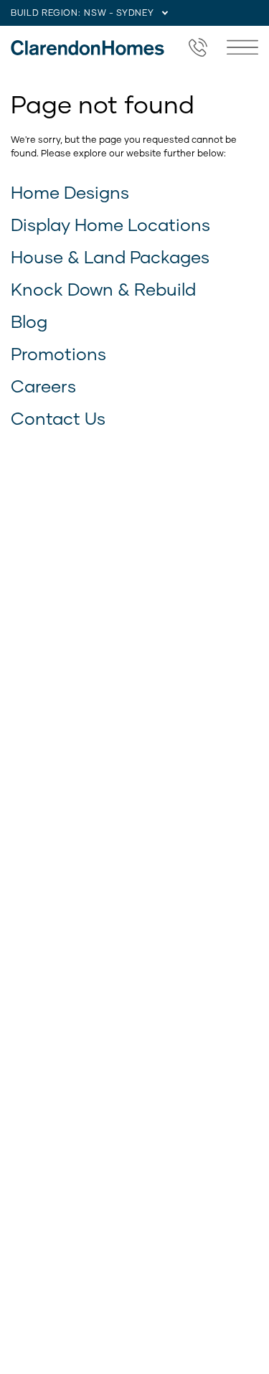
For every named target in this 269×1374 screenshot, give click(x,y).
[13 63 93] (198, 47)
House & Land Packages (110, 256)
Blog (29, 321)
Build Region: (45, 12)
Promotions (58, 353)
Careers (43, 385)
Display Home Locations (110, 224)
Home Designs (70, 192)
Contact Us (58, 418)
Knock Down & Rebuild (103, 288)
